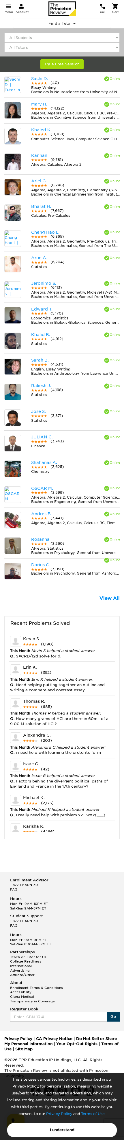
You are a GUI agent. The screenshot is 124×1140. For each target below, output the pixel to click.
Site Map (24, 1049)
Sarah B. (40, 360)
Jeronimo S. (43, 283)
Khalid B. (40, 334)
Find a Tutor (60, 23)
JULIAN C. (42, 437)
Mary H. (39, 104)
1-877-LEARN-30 (24, 885)
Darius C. (40, 565)
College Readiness (25, 961)
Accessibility (20, 992)
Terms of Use (93, 1114)
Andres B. (41, 514)
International (21, 966)
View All (109, 598)
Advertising (20, 971)
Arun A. (39, 257)
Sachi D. (39, 78)
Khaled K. (41, 130)
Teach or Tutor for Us (28, 957)
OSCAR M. (42, 488)
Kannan (39, 155)
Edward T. (41, 309)
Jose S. (38, 411)
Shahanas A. (44, 462)
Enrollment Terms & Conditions (36, 988)
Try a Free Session (62, 64)
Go (113, 1016)
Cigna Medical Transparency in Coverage (32, 999)
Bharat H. (41, 206)
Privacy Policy (59, 1114)
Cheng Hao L (45, 232)
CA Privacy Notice (54, 1038)
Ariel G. (39, 181)
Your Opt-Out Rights (76, 1044)
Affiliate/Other (22, 975)
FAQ (14, 889)
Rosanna (40, 539)
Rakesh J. (41, 385)
